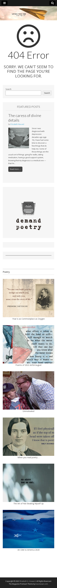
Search (8, 89)
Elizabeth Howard (17, 124)
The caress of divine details (24, 117)
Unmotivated (28, 411)
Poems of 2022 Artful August (28, 365)
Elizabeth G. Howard (28, 581)
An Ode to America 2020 (29, 549)
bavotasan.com (42, 584)
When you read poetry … (29, 457)
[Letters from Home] (28, 13)
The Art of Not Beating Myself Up (28, 503)
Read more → (15, 169)
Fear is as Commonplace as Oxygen (28, 318)
